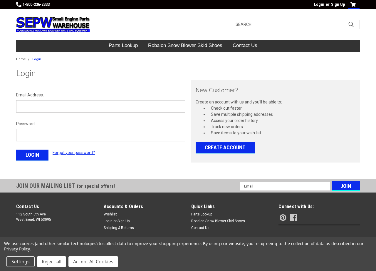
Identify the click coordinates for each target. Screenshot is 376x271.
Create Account (225, 147)
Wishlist (110, 214)
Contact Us (245, 45)
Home (21, 59)
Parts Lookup (123, 45)
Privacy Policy (17, 249)
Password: (26, 123)
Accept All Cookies (93, 261)
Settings (20, 261)
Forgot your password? (74, 152)
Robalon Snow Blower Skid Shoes (185, 45)
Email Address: (30, 95)
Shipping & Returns (119, 228)
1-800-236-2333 (36, 4)
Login (319, 4)
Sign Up (338, 4)
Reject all (51, 261)
